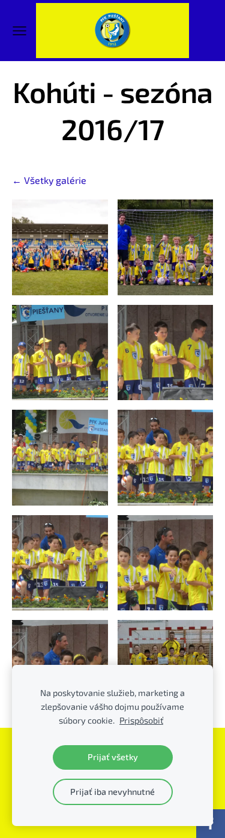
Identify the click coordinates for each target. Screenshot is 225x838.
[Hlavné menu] (19, 30)
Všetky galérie (55, 180)
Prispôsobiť (141, 720)
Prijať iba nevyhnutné (112, 791)
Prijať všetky (113, 757)
